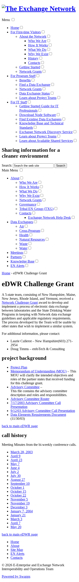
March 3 (16, 519)
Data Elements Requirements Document (38, 414)
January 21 (18, 515)
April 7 (15, 523)
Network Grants (30, 71)
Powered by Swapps (16, 576)
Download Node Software (37, 115)
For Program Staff (23, 76)
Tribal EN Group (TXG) (36, 209)
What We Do (37, 49)
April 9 (15, 456)
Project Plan (19, 367)
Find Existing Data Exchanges (40, 119)
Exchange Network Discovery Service (46, 132)
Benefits (25, 80)
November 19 (20, 503)
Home (15, 28)
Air (21, 226)
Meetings (17, 252)
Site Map (17, 550)
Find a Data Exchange (34, 84)
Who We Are (37, 41)
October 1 (17, 487)
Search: (7, 165)
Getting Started (29, 67)
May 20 (16, 527)
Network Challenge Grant (20, 302)
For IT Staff (19, 102)
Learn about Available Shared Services (46, 141)
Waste (23, 244)
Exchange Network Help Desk (49, 217)
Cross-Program (29, 231)
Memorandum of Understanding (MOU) (38, 371)
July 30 (16, 476)
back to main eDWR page (20, 426)
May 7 (15, 464)
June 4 (15, 468)
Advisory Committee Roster (30, 399)
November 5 (19, 499)
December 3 (19, 507)
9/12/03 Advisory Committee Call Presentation (43, 411)
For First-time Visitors (26, 32)
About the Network (32, 36)
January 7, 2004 (22, 511)
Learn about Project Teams (37, 98)
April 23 (16, 460)
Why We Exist (38, 54)
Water (23, 248)
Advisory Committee (25, 387)
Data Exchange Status (34, 93)
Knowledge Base (22, 261)
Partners (16, 257)
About (15, 178)
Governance (27, 204)
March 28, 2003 (22, 452)
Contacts (34, 63)
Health (24, 235)
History (33, 58)
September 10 (20, 483)
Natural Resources (32, 239)
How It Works (38, 45)
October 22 (18, 495)
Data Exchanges (22, 222)
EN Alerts (17, 266)
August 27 (18, 479)
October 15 (18, 491)
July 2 (15, 472)
